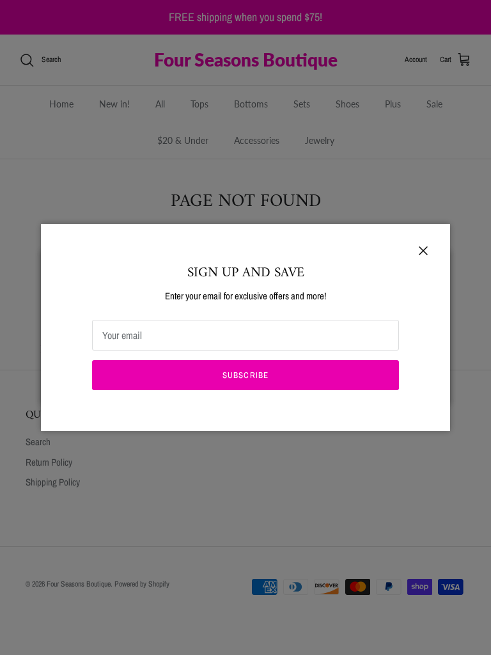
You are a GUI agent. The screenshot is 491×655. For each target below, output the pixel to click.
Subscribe (245, 375)
